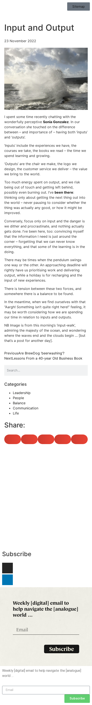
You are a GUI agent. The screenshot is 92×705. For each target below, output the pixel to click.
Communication (25, 408)
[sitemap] (46, 497)
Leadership (22, 393)
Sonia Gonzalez (56, 122)
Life (16, 413)
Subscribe (16, 554)
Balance (19, 403)
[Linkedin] (7, 579)
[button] (12, 439)
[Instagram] (7, 568)
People (18, 398)
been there (64, 192)
